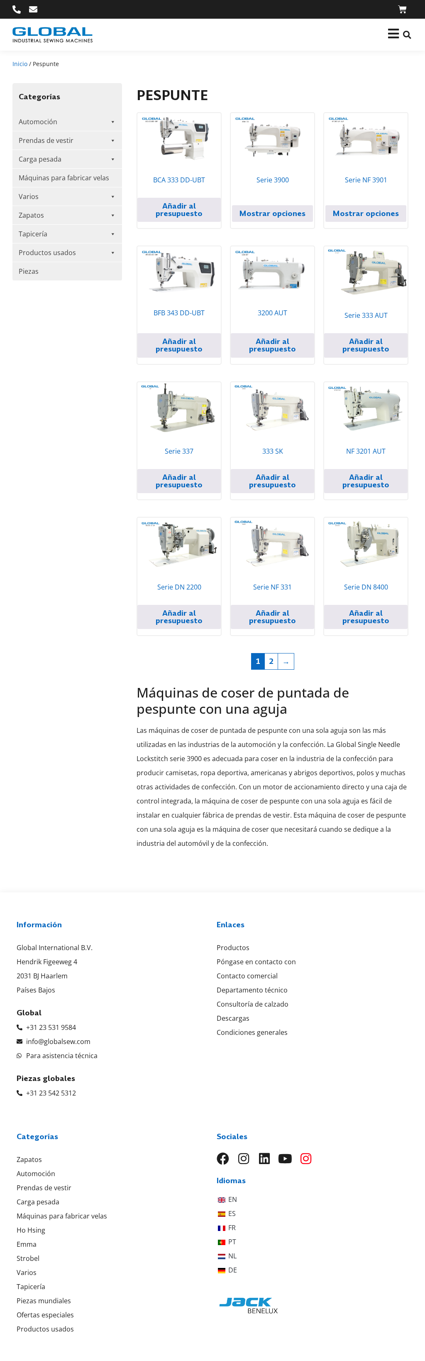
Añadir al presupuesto (179, 210)
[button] (407, 34)
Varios (29, 196)
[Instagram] (243, 1158)
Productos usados (47, 252)
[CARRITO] (402, 9)
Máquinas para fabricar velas (64, 177)
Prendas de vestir (46, 140)
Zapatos (31, 215)
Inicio (19, 64)
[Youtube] (285, 1158)
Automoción (38, 121)
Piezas (29, 271)
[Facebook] (223, 1158)
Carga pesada (40, 159)
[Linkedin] (264, 1158)
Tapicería (33, 233)
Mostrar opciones (272, 213)
